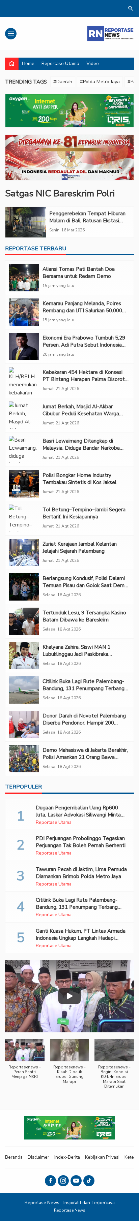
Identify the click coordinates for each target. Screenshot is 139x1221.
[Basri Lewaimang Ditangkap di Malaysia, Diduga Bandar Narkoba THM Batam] (24, 449)
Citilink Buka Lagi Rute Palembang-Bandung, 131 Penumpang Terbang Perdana (83, 688)
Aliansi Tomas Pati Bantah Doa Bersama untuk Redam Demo (79, 273)
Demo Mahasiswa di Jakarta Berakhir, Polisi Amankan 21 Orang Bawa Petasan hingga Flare (85, 757)
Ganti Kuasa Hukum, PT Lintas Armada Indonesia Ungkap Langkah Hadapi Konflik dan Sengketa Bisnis (81, 938)
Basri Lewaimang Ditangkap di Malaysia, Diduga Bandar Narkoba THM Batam (81, 448)
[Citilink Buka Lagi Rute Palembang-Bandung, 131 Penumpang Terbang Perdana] (24, 690)
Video (92, 63)
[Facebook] (50, 1180)
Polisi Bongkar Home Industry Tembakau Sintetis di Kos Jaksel (79, 479)
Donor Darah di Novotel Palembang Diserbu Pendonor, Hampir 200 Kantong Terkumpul (84, 722)
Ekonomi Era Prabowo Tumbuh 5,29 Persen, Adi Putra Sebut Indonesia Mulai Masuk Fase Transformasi (84, 344)
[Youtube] (76, 1180)
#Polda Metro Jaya (100, 81)
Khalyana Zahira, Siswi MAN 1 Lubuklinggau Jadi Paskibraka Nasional (76, 654)
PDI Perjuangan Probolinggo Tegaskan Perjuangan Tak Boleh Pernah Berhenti (81, 842)
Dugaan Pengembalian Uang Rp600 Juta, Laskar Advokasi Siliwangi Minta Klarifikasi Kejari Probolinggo (78, 814)
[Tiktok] (88, 1180)
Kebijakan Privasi (102, 1157)
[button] (24, 1062)
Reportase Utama (60, 63)
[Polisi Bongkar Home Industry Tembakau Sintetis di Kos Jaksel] (24, 483)
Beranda (14, 1157)
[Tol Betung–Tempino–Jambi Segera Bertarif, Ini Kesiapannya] (24, 518)
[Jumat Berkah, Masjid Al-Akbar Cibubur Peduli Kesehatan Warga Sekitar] (24, 415)
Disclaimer (38, 1157)
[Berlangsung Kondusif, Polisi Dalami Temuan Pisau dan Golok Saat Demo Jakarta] (24, 587)
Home (28, 63)
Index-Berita (67, 1157)
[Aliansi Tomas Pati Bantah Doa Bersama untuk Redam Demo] (24, 277)
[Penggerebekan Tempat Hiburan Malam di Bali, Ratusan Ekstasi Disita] (25, 222)
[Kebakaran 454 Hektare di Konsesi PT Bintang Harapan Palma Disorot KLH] (24, 380)
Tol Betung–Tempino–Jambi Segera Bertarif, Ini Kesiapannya (84, 513)
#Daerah (62, 81)
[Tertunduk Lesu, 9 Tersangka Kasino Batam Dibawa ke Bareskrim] (24, 621)
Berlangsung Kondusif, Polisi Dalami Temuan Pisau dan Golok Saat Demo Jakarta (85, 585)
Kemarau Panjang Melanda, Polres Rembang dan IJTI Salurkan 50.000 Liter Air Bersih (82, 310)
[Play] (69, 996)
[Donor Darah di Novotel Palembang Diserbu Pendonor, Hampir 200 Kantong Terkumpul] (24, 724)
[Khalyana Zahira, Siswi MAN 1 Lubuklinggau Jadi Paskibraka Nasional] (24, 655)
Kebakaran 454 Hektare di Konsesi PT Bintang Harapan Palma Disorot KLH (84, 379)
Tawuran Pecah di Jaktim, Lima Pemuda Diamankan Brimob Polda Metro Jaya (81, 873)
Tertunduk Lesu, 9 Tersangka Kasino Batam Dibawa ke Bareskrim (84, 616)
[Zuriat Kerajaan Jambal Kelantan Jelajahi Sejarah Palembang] (24, 552)
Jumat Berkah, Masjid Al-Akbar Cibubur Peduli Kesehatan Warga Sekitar (81, 413)
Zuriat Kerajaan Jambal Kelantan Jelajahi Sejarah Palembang (80, 547)
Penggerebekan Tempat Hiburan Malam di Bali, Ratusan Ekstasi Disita (87, 220)
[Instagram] (63, 1180)
